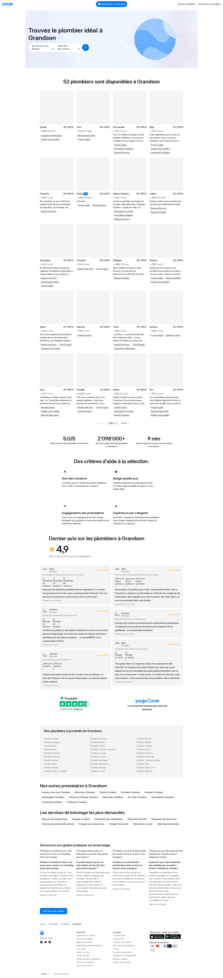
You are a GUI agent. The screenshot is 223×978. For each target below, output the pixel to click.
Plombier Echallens (145, 753)
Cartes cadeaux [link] (83, 955)
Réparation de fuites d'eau (164, 819)
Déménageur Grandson (53, 797)
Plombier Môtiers (144, 742)
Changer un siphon (81, 819)
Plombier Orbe (143, 764)
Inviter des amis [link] (83, 952)
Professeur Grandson (77, 802)
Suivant (124, 423)
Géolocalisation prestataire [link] (88, 959)
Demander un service (113, 4)
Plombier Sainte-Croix (146, 767)
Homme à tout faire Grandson (56, 792)
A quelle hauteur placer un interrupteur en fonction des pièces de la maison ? (90, 865)
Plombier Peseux (97, 746)
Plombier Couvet (97, 771)
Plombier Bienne (51, 739)
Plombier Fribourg (51, 757)
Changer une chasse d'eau (91, 824)
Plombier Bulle (50, 749)
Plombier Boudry (97, 742)
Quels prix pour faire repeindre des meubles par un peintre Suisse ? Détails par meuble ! (164, 865)
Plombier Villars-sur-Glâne (55, 771)
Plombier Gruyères (52, 753)
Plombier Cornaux (98, 757)
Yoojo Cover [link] (118, 939)
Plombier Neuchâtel (98, 760)
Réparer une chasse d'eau (54, 819)
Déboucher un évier (142, 824)
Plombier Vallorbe (144, 771)
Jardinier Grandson (154, 792)
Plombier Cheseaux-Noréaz (149, 760)
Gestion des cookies (122, 962)
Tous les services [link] (61, 974)
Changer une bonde (118, 824)
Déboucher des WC (137, 819)
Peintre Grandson (108, 792)
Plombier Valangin (98, 767)
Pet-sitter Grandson (137, 797)
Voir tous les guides (53, 911)
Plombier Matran (51, 767)
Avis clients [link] (81, 949)
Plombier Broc (50, 746)
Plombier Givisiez (51, 760)
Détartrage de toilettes (168, 824)
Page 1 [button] (111, 423)
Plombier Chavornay (145, 757)
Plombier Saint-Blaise (99, 764)
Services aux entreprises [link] (123, 945)
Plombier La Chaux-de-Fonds (103, 749)
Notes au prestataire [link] (85, 962)
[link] (56, 185)
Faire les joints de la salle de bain (58, 824)
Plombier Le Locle (98, 753)
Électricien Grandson (85, 792)
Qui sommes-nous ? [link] (85, 965)
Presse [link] (116, 949)
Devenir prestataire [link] (85, 939)
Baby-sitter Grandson (113, 797)
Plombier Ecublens (52, 742)
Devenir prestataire (186, 4)
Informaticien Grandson (163, 797)
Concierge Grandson (52, 802)
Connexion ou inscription (209, 4)
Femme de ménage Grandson (83, 797)
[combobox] (43, 47)
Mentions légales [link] (120, 959)
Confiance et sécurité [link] (122, 942)
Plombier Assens (144, 749)
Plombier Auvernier (98, 739)
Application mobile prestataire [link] (89, 945)
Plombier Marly (50, 764)
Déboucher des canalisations (109, 819)
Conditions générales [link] (122, 952)
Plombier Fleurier (144, 739)
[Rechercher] (85, 47)
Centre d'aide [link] (119, 935)
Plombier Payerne (144, 746)
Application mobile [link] (85, 942)
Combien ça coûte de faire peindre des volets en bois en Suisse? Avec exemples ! (127, 865)
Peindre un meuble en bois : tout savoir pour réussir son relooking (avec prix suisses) (57, 865)
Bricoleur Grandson (130, 792)
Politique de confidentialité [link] (124, 955)
